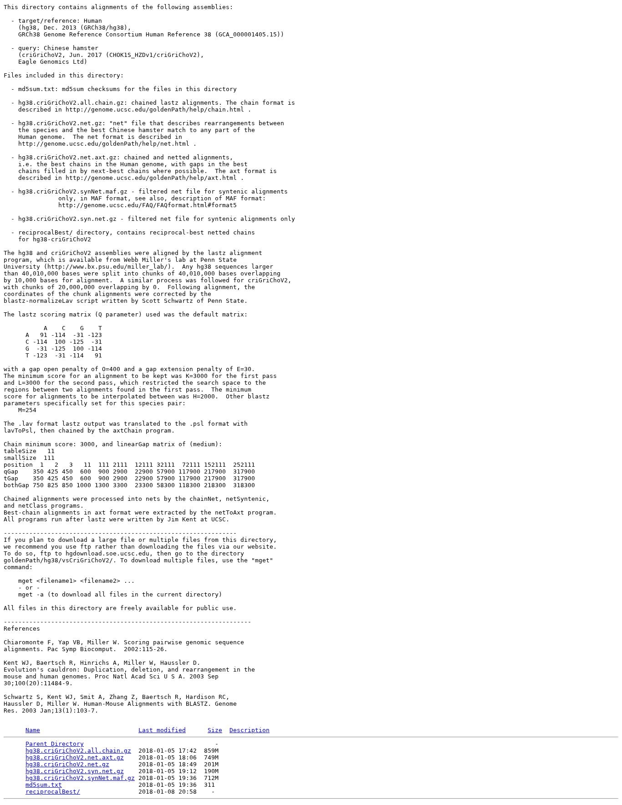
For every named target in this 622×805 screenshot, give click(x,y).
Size (215, 730)
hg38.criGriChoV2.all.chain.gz (78, 750)
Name (32, 730)
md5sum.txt (43, 784)
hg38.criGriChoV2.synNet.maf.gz (80, 777)
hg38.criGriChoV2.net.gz (67, 764)
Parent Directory (54, 743)
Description (249, 730)
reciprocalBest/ (52, 791)
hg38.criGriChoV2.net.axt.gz (74, 757)
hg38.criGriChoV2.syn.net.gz (74, 771)
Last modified (162, 730)
